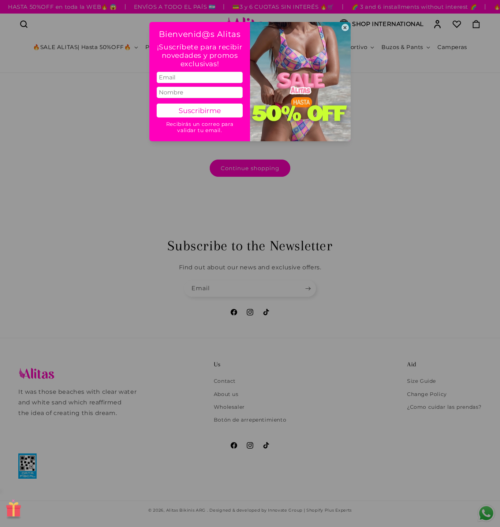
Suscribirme (200, 110)
